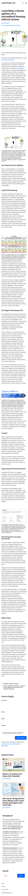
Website (3, 725)
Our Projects (17, 25)
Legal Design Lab (8, 3)
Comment (4, 700)
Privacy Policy (4, 889)
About (2, 883)
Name (3, 712)
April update (20, 68)
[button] (22, 3)
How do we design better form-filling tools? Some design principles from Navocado (13, 801)
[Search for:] (9, 876)
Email (3, 718)
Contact (3, 886)
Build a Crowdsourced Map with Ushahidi (12, 775)
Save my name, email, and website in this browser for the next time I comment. (13, 733)
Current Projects (9, 25)
